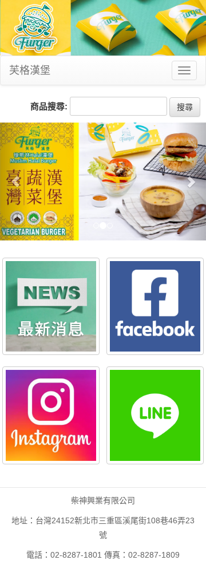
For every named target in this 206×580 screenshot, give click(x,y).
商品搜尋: (49, 106)
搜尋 (185, 107)
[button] (15, 181)
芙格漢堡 (29, 70)
